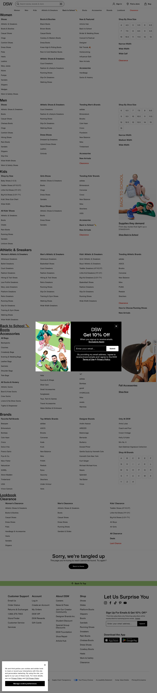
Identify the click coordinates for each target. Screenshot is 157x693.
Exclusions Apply (96, 341)
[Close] (116, 326)
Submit (112, 348)
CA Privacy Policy (32, 678)
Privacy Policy (16, 678)
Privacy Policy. (103, 359)
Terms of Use (89, 359)
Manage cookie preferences (25, 683)
